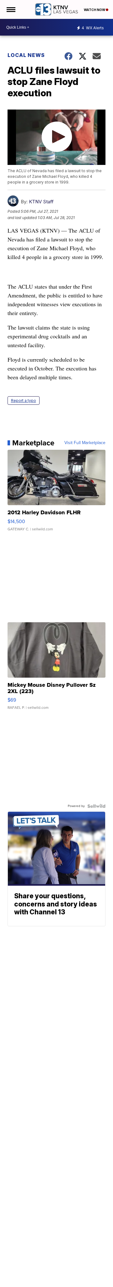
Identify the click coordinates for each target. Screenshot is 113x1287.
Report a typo (23, 400)
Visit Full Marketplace (84, 443)
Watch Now (95, 10)
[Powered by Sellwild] (96, 806)
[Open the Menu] (10, 9)
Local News (26, 55)
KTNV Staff (41, 202)
